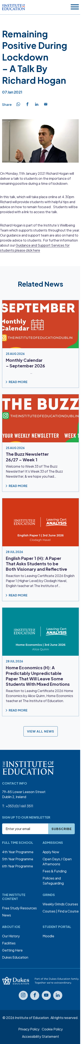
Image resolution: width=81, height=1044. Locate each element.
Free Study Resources (19, 908)
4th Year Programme (17, 852)
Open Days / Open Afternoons (57, 861)
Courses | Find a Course (61, 911)
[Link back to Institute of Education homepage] (13, 7)
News (6, 915)
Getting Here (12, 950)
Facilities (9, 943)
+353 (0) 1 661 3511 (19, 806)
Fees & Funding (54, 871)
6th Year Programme (17, 866)
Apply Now (51, 852)
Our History (11, 936)
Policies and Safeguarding (53, 880)
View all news (40, 731)
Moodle (48, 936)
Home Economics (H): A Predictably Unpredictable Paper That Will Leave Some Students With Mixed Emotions (38, 676)
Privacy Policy (28, 1029)
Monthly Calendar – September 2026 (25, 363)
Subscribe (62, 829)
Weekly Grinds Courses (60, 904)
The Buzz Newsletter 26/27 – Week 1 (27, 457)
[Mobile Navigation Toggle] (75, 7)
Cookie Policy (52, 1029)
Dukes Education (15, 957)
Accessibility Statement (40, 1036)
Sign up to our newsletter (26, 817)
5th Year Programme (17, 859)
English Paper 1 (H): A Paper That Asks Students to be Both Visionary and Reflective (36, 564)
